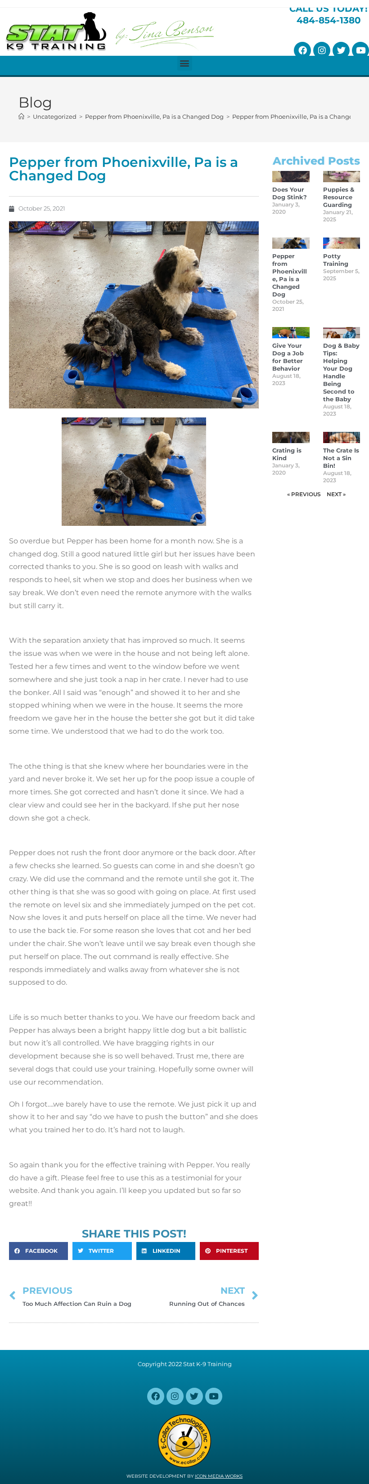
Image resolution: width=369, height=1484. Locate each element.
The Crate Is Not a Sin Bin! (341, 458)
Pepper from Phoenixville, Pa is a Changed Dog (289, 275)
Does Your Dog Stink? (289, 193)
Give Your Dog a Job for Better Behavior (288, 357)
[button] (184, 63)
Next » (336, 494)
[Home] (21, 116)
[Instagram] (321, 50)
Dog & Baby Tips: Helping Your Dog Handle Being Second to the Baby (341, 372)
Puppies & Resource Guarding (338, 197)
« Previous (304, 494)
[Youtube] (360, 50)
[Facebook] (302, 50)
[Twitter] (341, 50)
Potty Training (335, 259)
